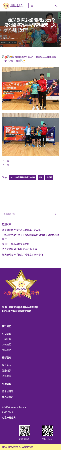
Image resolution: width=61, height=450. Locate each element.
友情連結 (6, 344)
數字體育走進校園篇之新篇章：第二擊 (21, 230)
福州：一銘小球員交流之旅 (15, 244)
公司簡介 (6, 334)
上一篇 (5, 161)
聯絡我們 (6, 350)
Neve (5, 447)
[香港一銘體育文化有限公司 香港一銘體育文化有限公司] (13, 5)
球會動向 (6, 365)
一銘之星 (6, 339)
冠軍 (40, 177)
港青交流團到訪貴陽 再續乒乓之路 (19, 249)
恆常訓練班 (7, 391)
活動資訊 (6, 370)
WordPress (27, 447)
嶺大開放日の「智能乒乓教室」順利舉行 (22, 255)
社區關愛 (6, 376)
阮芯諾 (49, 177)
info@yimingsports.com (14, 407)
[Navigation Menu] (31, 5)
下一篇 (5, 165)
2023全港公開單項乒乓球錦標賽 (22, 177)
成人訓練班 (7, 397)
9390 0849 (7, 412)
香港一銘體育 (9, 417)
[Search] (56, 6)
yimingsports (12, 38)
